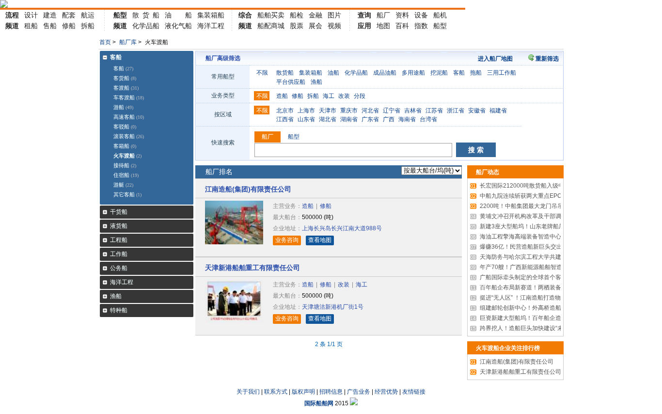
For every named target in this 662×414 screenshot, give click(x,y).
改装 (344, 96)
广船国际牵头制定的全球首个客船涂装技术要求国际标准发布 (553, 277)
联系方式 (275, 391)
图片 (334, 15)
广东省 (370, 119)
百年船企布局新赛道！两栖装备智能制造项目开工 (539, 287)
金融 (315, 15)
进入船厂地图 (495, 58)
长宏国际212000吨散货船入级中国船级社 (528, 185)
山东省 (306, 119)
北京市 (285, 110)
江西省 (285, 119)
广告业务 (358, 391)
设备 (421, 15)
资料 (402, 15)
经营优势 (386, 391)
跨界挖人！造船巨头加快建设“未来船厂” (526, 328)
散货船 (285, 72)
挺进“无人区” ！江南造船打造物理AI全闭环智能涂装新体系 (550, 297)
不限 (262, 72)
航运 (88, 15)
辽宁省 (391, 110)
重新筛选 (547, 58)
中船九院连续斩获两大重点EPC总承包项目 (530, 195)
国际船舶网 (318, 403)
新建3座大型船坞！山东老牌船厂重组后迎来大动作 (540, 226)
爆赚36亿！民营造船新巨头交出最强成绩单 (530, 246)
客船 (459, 72)
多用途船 (413, 72)
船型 (120, 15)
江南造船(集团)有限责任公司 (248, 189)
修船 (69, 26)
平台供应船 (290, 82)
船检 (296, 15)
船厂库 (128, 42)
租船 (31, 26)
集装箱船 (210, 15)
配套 (69, 15)
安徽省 (477, 110)
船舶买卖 (270, 15)
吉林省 (413, 110)
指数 (421, 26)
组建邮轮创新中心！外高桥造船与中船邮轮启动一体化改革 (550, 307)
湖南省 (349, 119)
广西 (388, 119)
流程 (12, 15)
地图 (383, 26)
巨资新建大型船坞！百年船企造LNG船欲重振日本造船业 (548, 318)
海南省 (407, 119)
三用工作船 (501, 72)
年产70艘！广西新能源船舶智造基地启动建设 (533, 267)
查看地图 (319, 240)
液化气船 (178, 26)
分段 (359, 96)
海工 (328, 96)
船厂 (383, 15)
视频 (334, 26)
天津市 (327, 110)
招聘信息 (331, 391)
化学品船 (145, 26)
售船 (50, 26)
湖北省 (327, 119)
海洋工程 (210, 26)
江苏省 (434, 110)
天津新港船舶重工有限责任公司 (252, 267)
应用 (364, 26)
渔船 (316, 82)
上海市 (306, 110)
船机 (440, 15)
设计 (31, 15)
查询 (364, 15)
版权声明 (303, 391)
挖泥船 (439, 72)
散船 (145, 15)
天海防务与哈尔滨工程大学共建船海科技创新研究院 (542, 257)
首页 (105, 42)
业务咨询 (287, 240)
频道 (12, 26)
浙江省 (455, 110)
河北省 (370, 110)
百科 (402, 26)
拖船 (476, 72)
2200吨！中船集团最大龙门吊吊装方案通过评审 (537, 206)
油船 (333, 72)
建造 (50, 15)
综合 (245, 15)
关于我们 (248, 391)
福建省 (498, 110)
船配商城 (270, 26)
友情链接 (414, 391)
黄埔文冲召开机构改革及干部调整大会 (524, 216)
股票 (296, 26)
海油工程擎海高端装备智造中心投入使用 (527, 236)
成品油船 (384, 72)
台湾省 (428, 119)
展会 (315, 26)
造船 (282, 96)
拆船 (88, 26)
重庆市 (349, 110)
